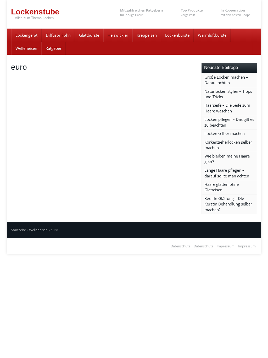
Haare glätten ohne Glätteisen (221, 187)
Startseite (18, 229)
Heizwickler (118, 35)
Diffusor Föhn (58, 35)
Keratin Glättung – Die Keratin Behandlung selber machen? (228, 204)
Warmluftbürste (212, 35)
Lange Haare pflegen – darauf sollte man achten (226, 172)
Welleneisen (26, 48)
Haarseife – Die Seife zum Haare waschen (227, 107)
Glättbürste (89, 35)
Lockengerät (26, 35)
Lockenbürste (177, 35)
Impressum (225, 246)
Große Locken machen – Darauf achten (226, 79)
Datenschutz (180, 246)
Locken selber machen (224, 133)
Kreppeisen (147, 35)
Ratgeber (54, 48)
